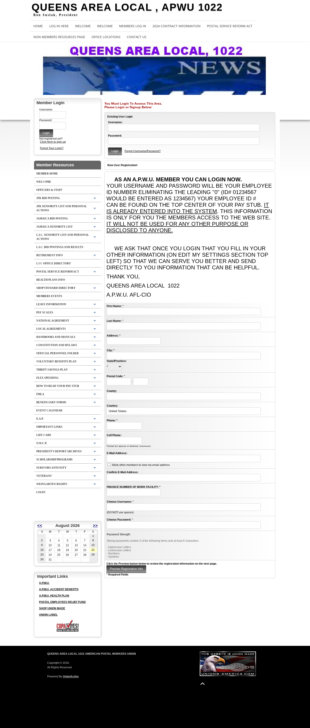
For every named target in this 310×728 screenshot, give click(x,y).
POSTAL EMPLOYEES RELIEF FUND (62, 602)
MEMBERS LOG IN (132, 26)
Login (40, 492)
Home (38, 26)
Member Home (47, 173)
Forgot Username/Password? (143, 151)
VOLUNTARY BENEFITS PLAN (56, 361)
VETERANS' (44, 475)
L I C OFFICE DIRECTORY (53, 263)
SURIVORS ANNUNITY (51, 467)
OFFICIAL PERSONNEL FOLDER (57, 353)
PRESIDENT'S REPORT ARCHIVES (59, 451)
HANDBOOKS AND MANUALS (55, 337)
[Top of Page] (202, 683)
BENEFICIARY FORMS (51, 402)
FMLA (40, 394)
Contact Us (136, 37)
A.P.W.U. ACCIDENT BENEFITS (59, 589)
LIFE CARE (43, 435)
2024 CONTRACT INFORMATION (177, 26)
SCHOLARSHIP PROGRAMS (54, 459)
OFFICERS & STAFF (49, 190)
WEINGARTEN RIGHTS (51, 484)
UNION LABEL (48, 614)
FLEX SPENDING (47, 377)
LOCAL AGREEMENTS (51, 328)
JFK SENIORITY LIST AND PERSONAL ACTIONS (61, 208)
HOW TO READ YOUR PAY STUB (57, 386)
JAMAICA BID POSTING (52, 218)
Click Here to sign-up (53, 141)
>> (95, 525)
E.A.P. (40, 418)
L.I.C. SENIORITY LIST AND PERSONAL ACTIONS (62, 237)
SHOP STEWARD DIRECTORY (56, 288)
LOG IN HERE (59, 26)
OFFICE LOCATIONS (106, 37)
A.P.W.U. (44, 583)
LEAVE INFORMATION (51, 304)
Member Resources (55, 165)
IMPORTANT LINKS (49, 426)
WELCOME (83, 26)
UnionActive (71, 676)
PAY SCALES (44, 312)
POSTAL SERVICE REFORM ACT (229, 26)
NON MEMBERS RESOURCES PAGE (59, 37)
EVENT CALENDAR (49, 410)
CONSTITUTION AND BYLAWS (56, 345)
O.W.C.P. (41, 443)
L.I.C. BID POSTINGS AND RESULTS (59, 247)
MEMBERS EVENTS (49, 296)
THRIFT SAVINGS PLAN (52, 369)
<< (39, 525)
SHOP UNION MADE (52, 608)
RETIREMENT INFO (49, 255)
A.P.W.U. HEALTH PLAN (54, 595)
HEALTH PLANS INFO (50, 279)
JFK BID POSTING (48, 198)
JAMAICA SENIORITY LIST (54, 226)
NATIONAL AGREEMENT (52, 320)
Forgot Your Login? (52, 148)
